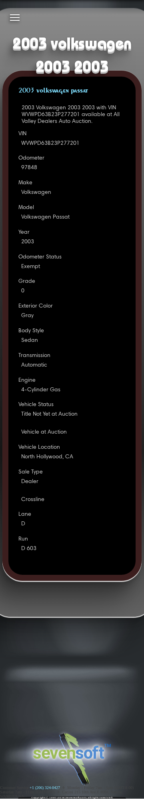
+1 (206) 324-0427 (45, 787)
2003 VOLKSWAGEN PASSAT (53, 91)
